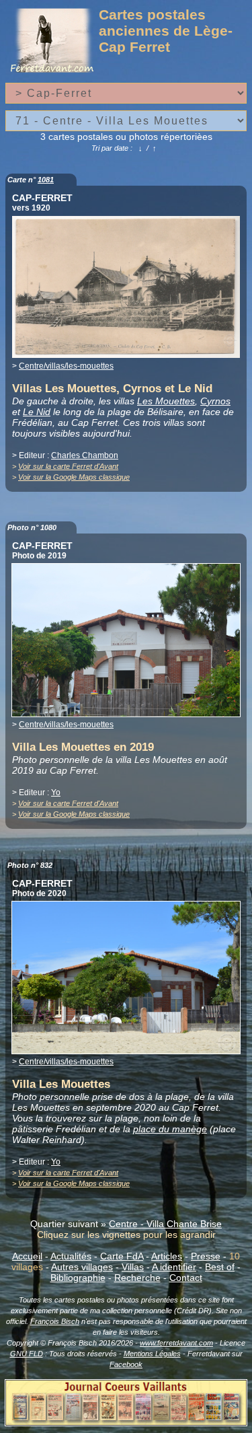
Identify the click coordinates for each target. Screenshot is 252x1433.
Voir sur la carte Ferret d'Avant (68, 466)
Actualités (70, 1256)
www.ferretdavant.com (176, 1343)
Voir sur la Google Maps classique (74, 477)
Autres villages (82, 1266)
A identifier (174, 1266)
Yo (55, 792)
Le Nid (36, 411)
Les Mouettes (166, 401)
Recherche (137, 1277)
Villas (133, 1266)
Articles (166, 1256)
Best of (220, 1266)
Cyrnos (215, 401)
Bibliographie (78, 1277)
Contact (185, 1277)
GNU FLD (26, 1354)
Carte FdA (121, 1256)
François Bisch (54, 1321)
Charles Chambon (84, 455)
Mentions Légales (152, 1354)
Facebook (126, 1364)
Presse (205, 1256)
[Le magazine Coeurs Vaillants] (126, 1422)
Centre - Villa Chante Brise (165, 1223)
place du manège (170, 1129)
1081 (46, 180)
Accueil (27, 1256)
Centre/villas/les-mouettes (66, 366)
